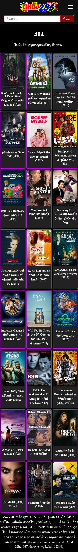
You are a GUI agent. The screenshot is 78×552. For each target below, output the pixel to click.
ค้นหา (67, 18)
